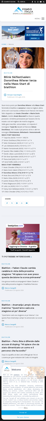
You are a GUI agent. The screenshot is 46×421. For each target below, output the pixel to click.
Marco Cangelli (10, 288)
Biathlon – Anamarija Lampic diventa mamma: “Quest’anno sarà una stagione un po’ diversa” (20, 308)
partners (16, 375)
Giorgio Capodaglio (14, 95)
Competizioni (10, 2)
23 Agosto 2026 (19, 290)
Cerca (22, 2)
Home (4, 44)
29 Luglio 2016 (20, 97)
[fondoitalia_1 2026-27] (23, 33)
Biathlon (8, 73)
